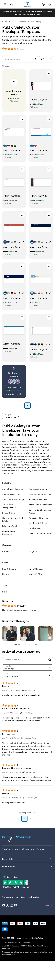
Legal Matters (27, 942)
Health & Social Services (39, 494)
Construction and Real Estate (12, 519)
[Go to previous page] (10, 819)
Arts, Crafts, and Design (13, 499)
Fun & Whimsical (36, 569)
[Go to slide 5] (22, 644)
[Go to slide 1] (15, 644)
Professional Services (38, 518)
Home (4, 21)
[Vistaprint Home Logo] (27, 4)
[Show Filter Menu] (50, 59)
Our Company (9, 866)
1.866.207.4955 (8, 938)
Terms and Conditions (11, 942)
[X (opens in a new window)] (7, 905)
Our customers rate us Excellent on (20, 897)
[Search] (49, 659)
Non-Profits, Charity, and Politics (39, 511)
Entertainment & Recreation (9, 532)
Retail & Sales (34, 528)
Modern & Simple (36, 574)
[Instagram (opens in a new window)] (11, 905)
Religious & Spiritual (38, 523)
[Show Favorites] (42, 59)
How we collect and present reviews (19, 610)
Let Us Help (7, 859)
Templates (22, 21)
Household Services (37, 499)
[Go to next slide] (51, 634)
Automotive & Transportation (9, 506)
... (12, 21)
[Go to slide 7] (26, 644)
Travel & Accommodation (40, 533)
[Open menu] (5, 4)
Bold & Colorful (9, 569)
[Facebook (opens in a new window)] (3, 905)
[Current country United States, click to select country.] (49, 905)
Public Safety (36, 21)
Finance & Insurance (37, 489)
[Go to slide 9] (29, 644)
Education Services (11, 526)
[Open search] (11, 4)
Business (6, 551)
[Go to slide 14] (39, 644)
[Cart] (50, 4)
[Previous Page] (19, 405)
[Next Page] (35, 405)
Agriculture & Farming (12, 489)
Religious (32, 551)
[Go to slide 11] (32, 644)
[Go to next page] (45, 819)
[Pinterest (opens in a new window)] (15, 905)
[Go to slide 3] (19, 644)
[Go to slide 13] (36, 644)
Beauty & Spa (8, 513)
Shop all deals (34, 14)
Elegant (5, 574)
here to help (19, 849)
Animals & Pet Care (11, 494)
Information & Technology (40, 504)
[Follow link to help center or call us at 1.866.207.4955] (43, 4)
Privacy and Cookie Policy (32, 938)
